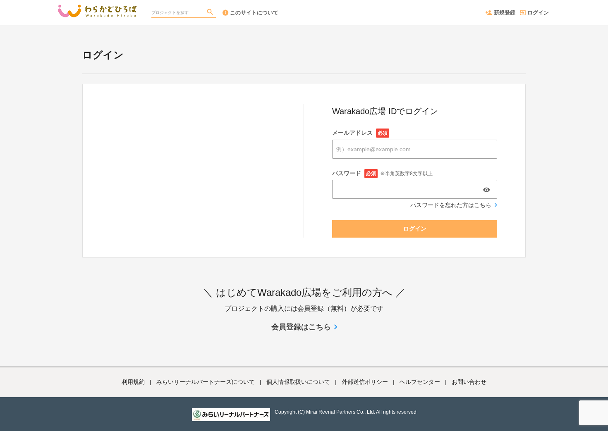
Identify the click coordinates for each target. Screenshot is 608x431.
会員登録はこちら (301, 327)
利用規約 (133, 382)
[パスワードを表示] (486, 189)
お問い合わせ (469, 382)
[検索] (211, 12)
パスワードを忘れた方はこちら (450, 205)
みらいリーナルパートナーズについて (205, 382)
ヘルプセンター (420, 382)
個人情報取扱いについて (298, 382)
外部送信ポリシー (365, 382)
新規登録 (504, 13)
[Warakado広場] (97, 8)
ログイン (538, 13)
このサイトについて (254, 13)
